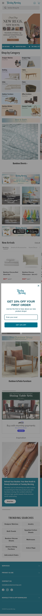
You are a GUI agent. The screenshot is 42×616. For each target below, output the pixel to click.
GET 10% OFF (21, 325)
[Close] (38, 285)
